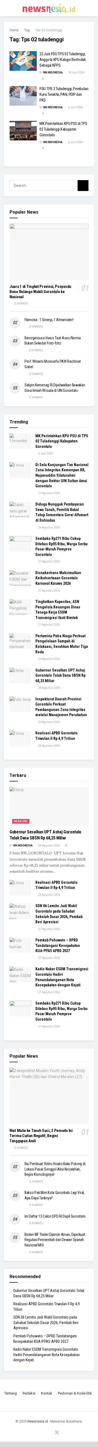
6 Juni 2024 (75, 107)
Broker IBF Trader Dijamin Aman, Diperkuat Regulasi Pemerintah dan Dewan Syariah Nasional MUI (54, 1239)
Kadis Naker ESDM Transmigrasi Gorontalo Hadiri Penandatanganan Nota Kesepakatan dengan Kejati (46, 1354)
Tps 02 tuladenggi (48, 30)
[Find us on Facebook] (37, 1433)
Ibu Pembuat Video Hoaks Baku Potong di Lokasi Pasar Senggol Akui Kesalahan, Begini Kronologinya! (54, 1169)
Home (14, 30)
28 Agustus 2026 (49, 687)
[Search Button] (91, 8)
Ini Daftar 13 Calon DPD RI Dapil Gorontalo (55, 1216)
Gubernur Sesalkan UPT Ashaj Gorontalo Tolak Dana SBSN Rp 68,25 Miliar (60, 675)
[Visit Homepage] (49, 8)
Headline (21, 821)
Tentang (10, 1393)
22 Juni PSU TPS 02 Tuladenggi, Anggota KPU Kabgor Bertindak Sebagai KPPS (62, 59)
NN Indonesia (53, 72)
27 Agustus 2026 (49, 493)
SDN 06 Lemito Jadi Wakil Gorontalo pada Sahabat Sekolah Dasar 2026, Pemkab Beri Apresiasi (45, 1322)
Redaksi (29, 1393)
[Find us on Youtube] (50, 1433)
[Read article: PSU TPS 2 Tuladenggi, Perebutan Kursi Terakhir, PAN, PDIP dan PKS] (23, 96)
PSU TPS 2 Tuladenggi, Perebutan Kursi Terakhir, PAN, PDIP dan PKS (63, 94)
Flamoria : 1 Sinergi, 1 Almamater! (48, 320)
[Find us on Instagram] (43, 1433)
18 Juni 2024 (76, 72)
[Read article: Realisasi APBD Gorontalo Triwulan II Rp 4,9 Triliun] (20, 738)
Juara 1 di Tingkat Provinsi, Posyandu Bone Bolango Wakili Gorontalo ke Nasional (40, 291)
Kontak (46, 1393)
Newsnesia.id (37, 1421)
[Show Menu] (6, 8)
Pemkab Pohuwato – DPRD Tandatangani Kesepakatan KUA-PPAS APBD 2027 (57, 945)
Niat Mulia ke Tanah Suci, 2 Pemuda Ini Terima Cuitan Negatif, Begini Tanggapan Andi (41, 1135)
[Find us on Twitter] (57, 1433)
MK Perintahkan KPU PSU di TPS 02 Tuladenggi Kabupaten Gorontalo (63, 129)
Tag (27, 30)
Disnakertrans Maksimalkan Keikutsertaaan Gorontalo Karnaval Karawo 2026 (58, 578)
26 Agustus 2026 (49, 527)
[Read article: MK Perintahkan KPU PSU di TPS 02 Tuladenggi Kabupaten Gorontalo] (23, 130)
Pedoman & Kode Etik (75, 1393)
